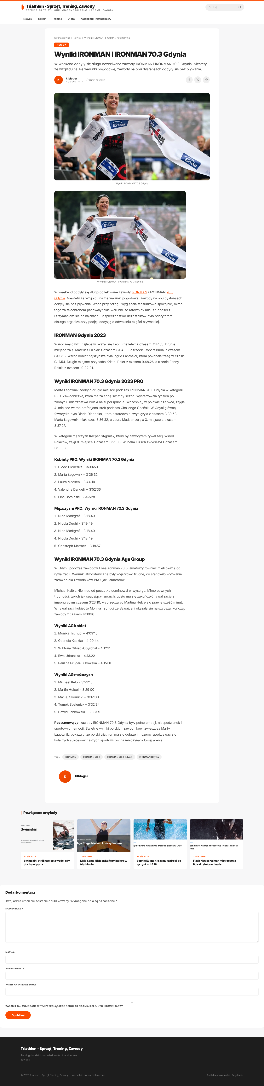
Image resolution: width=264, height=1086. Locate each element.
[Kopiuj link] (206, 79)
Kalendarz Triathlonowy (96, 18)
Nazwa (11, 952)
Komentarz (14, 908)
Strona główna (62, 37)
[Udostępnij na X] (197, 79)
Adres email (14, 968)
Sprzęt (42, 18)
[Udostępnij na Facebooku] (189, 79)
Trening (57, 18)
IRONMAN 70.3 (91, 757)
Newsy (27, 18)
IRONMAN (139, 292)
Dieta (71, 18)
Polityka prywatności (218, 1075)
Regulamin (237, 1075)
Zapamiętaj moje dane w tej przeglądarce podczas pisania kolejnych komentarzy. (64, 1006)
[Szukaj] (239, 7)
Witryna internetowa (20, 984)
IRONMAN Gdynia (149, 757)
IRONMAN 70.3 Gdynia (119, 757)
